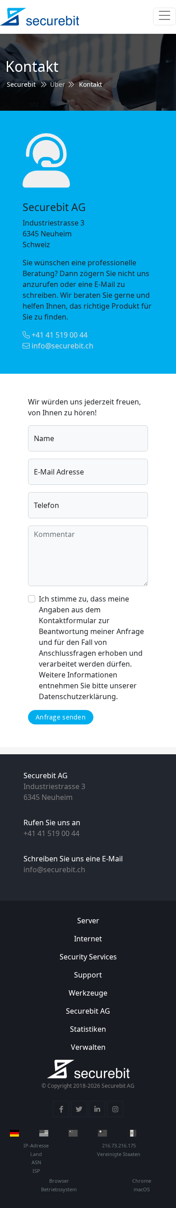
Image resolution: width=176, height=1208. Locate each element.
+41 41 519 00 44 (59, 335)
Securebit (21, 84)
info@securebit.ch (61, 346)
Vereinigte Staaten (118, 1154)
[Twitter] (79, 1109)
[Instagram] (115, 1109)
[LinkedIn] (97, 1109)
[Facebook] (61, 1109)
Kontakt (90, 84)
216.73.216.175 (119, 1145)
